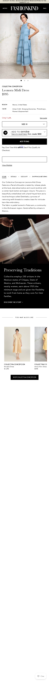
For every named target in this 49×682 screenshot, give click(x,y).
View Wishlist (7, 165)
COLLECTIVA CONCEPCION (12, 86)
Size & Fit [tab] (24, 177)
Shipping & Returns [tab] (39, 177)
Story (4, 177)
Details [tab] (13, 177)
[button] (21, 80)
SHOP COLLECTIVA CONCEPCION (24, 377)
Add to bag (24, 141)
